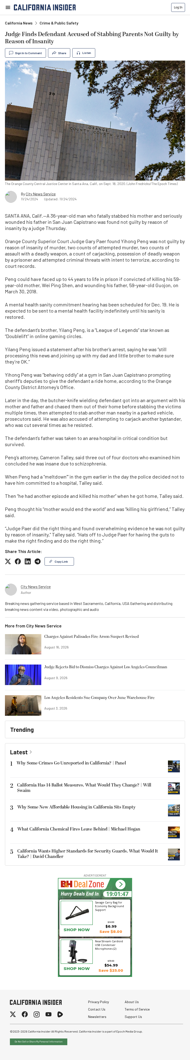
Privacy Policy (98, 1002)
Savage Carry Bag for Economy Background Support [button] (109, 905)
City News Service (41, 193)
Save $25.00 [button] (110, 970)
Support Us (133, 1016)
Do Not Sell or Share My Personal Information (39, 1041)
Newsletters (97, 1016)
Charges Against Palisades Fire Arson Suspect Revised (91, 637)
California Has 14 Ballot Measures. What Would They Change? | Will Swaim (84, 788)
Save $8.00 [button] (110, 931)
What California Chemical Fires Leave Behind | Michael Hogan (78, 829)
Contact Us (96, 1009)
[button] (120, 884)
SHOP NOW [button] (77, 968)
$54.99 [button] (111, 965)
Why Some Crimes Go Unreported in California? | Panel (71, 763)
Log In (178, 7)
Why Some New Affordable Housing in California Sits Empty (76, 807)
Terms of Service (137, 1009)
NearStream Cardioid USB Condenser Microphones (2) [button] (109, 944)
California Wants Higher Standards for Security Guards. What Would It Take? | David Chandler (87, 854)
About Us (132, 1002)
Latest (19, 752)
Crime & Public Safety (59, 23)
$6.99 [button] (111, 926)
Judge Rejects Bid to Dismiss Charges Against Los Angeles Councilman (105, 667)
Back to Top (171, 1050)
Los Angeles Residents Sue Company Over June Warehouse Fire (99, 698)
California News (19, 23)
